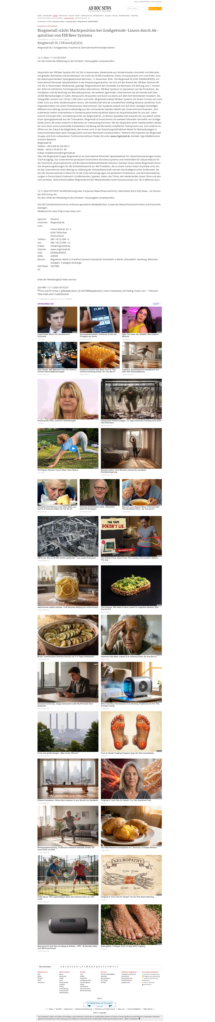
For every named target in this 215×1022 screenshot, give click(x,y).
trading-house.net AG (128, 974)
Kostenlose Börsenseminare (126, 977)
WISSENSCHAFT (98, 16)
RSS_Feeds (104, 980)
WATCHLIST (159, 1)
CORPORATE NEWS (69, 18)
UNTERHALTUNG (86, 16)
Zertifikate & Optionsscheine (85, 987)
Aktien (82, 984)
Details (126, 1019)
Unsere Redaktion (134, 1009)
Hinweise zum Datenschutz (105, 1009)
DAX (39, 974)
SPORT (77, 16)
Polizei (61, 986)
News (51, 1009)
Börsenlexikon (45, 966)
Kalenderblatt (63, 993)
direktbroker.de (126, 980)
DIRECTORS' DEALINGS (81, 18)
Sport (61, 980)
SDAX (39, 980)
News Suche (153, 9)
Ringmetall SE (42, 26)
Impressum (68, 1009)
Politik (61, 978)
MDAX (40, 976)
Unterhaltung (63, 989)
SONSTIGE (134, 16)
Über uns (121, 1009)
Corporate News (71, 21)
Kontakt (103, 982)
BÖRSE (55, 16)
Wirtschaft (62, 976)
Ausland (62, 984)
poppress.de (125, 982)
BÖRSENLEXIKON (144, 1)
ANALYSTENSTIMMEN (57, 18)
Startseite (56, 21)
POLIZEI (115, 16)
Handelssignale (85, 982)
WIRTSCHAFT (63, 16)
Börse (62, 21)
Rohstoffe (83, 978)
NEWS (40, 16)
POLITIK (71, 16)
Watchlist (104, 976)
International (63, 991)
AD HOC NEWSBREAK (108, 974)
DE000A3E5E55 (52, 26)
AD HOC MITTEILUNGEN (44, 18)
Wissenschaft (63, 982)
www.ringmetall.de (120, 136)
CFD (81, 974)
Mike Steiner (148, 1009)
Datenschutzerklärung (83, 1009)
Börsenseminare (85, 991)
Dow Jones (41, 982)
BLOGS (136, 1)
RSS (153, 1)
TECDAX (40, 978)
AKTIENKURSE (47, 16)
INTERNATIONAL (124, 16)
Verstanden (134, 1019)
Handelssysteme (85, 980)
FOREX (82, 976)
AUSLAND (108, 16)
